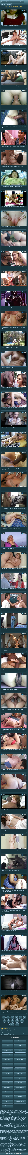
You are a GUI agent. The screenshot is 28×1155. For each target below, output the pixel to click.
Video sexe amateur (12, 1145)
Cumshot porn (20, 1054)
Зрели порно (15, 1150)
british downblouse (4, 1114)
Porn (1, 1149)
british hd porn (15, 1117)
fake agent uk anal (19, 1129)
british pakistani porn (12, 1123)
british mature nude (4, 1120)
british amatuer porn (5, 1112)
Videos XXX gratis (4, 1151)
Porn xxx (20, 1143)
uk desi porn (23, 1134)
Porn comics (22, 1137)
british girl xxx (18, 1116)
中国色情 (24, 1149)
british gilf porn (3, 1116)
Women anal (7, 1059)
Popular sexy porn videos (17, 1)
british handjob (8, 1117)
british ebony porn (13, 1114)
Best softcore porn (20, 1087)
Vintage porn (15, 1138)
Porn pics (6, 1140)
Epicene (7, 1101)
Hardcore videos (7, 1054)
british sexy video (12, 1125)
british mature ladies (11, 1119)
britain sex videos (19, 1110)
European (7, 1091)
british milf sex (13, 1122)
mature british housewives (11, 1132)
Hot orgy (20, 1096)
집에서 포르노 (10, 1148)
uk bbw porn (10, 1134)
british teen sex (11, 1126)
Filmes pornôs (3, 1150)
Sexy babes (7, 1064)
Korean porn (7, 1144)
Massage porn (3, 1145)
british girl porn (11, 1116)
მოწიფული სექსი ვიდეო (6, 1138)
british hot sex (23, 1117)
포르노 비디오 (6, 1146)
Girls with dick (20, 1091)
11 (22, 1021)
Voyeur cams (20, 1059)
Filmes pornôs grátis (21, 1146)
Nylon (20, 1078)
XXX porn (10, 1137)
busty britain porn (16, 1127)
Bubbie (20, 1064)
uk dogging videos (11, 1136)
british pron (7, 1124)
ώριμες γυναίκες (22, 1150)
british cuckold (13, 1112)
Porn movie (12, 1146)
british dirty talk (21, 1112)
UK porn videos (5, 1)
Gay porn (20, 1151)
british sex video (4, 1125)
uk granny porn (3, 1137)
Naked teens (20, 1040)
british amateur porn (11, 1111)
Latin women (7, 1087)
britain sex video (10, 1110)
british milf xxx (3, 1123)
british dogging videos (22, 1113)
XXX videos (15, 1137)
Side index (10, 1153)
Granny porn (3, 1148)
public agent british (4, 1133)
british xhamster (7, 1127)
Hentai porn (22, 1138)
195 (12, 1024)
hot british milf (20, 1131)
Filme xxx (11, 1140)
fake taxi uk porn (6, 1131)
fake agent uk (11, 1129)
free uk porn (13, 1131)
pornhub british (21, 1132)
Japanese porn (18, 1149)
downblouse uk (3, 1129)
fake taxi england (11, 1130)
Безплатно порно (17, 1139)
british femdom (22, 1114)
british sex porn (23, 1124)
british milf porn (5, 1122)
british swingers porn (22, 1125)
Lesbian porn (14, 1143)
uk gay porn (24, 1136)
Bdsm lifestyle (20, 1073)
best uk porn (3, 1110)
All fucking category (6, 4)
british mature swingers (15, 1120)
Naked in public (7, 1068)
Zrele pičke (25, 1142)
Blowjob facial (7, 1050)
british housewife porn (5, 1118)
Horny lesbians (20, 1068)
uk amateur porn (19, 1133)
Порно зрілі (7, 1143)
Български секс (3, 1139)
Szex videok (24, 1148)
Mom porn (11, 1149)
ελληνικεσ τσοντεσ (19, 1140)
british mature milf (21, 1119)
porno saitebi (19, 1142)
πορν (16, 1151)
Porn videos (5, 1149)
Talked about (7, 1078)
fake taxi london (19, 1130)
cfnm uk (22, 1127)
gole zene (12, 1142)
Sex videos (11, 1151)
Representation (20, 1101)
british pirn (20, 1123)
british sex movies (15, 1124)
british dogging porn (11, 1113)
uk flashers (18, 1136)
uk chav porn (16, 1134)
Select (7, 1082)
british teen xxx (19, 1126)
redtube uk (12, 1133)
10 (17, 1021)
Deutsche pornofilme (5, 1142)
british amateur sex (21, 1111)
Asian (7, 1045)
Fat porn (25, 1151)
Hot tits (20, 1050)
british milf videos (21, 1122)
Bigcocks (20, 1082)
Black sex (7, 1105)
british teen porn (4, 1126)
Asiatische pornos (19, 1144)
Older (20, 1045)
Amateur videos (7, 1040)
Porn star (10, 1139)
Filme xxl (9, 1150)
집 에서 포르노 (17, 1148)
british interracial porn (16, 1118)
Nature (7, 1096)
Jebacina (2, 1143)
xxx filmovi (19, 1145)
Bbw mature (7, 1073)
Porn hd (12, 1144)
